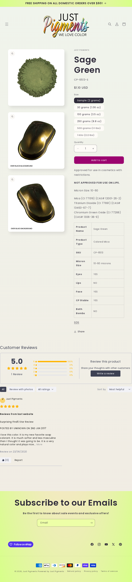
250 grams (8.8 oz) (89, 121)
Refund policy (74, 571)
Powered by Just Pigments (51, 571)
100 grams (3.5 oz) (89, 114)
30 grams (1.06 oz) (89, 107)
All (3, 389)
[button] (6, 24)
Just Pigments (30, 571)
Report (19, 460)
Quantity (78, 142)
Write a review (105, 373)
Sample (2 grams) (88, 100)
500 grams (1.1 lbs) (90, 128)
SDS (76, 322)
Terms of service (109, 571)
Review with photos (21, 389)
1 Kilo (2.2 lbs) (87, 135)
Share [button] (81, 331)
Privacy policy (91, 571)
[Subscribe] (91, 523)
